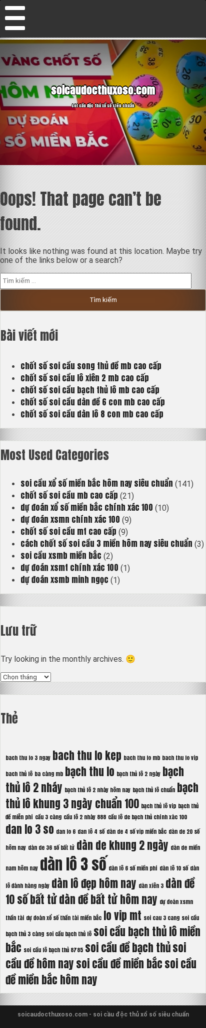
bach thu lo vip (180, 758)
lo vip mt (123, 916)
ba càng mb (48, 774)
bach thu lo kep (87, 756)
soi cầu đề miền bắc (119, 964)
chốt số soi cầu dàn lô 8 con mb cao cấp (92, 414)
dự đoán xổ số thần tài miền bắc (64, 918)
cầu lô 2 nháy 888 (85, 817)
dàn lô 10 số (174, 868)
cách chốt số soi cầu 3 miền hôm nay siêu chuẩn (106, 543)
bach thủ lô (19, 774)
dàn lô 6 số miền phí (133, 868)
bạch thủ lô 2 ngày (138, 774)
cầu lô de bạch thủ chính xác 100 (147, 817)
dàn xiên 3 (151, 886)
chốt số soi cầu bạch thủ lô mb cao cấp (90, 390)
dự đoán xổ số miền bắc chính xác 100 (86, 507)
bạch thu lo (89, 772)
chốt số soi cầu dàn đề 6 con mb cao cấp (92, 402)
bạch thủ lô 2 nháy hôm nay (97, 790)
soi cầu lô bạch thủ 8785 (53, 950)
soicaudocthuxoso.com (103, 90)
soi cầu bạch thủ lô (69, 934)
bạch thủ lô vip (158, 806)
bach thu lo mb (142, 758)
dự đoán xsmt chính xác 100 (69, 567)
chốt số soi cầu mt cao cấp (68, 531)
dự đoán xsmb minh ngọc (64, 579)
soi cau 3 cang (162, 918)
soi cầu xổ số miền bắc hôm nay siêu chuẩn (96, 483)
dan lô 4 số (91, 831)
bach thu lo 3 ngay (28, 758)
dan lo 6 (66, 831)
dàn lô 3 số (73, 864)
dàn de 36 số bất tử (51, 847)
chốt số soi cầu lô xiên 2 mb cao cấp (84, 378)
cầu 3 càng (48, 817)
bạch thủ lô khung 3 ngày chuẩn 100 (102, 796)
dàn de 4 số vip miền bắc (136, 831)
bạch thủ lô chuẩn (153, 790)
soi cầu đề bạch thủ (127, 948)
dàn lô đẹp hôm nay (94, 883)
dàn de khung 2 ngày (122, 845)
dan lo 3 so (30, 829)
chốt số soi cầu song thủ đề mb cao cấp (91, 366)
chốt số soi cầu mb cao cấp (69, 495)
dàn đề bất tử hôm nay (108, 900)
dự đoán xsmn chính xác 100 (70, 519)
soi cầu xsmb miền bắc (61, 555)
